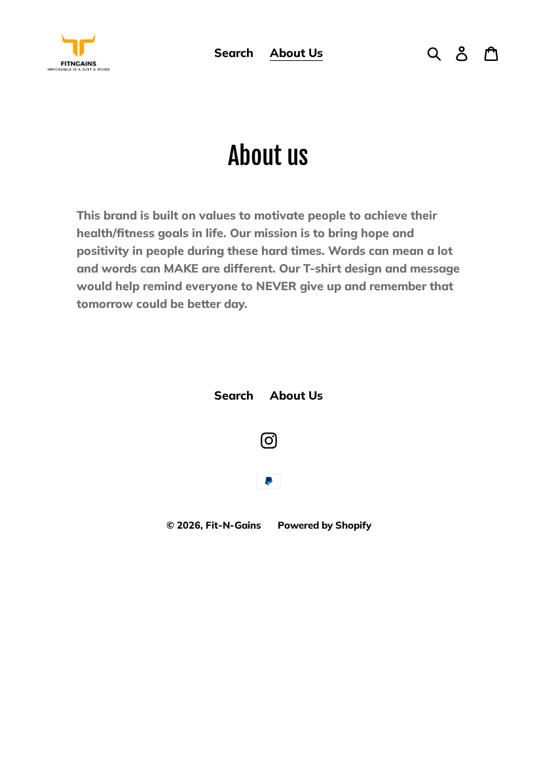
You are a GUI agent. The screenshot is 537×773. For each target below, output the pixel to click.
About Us (296, 395)
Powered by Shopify (324, 525)
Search (233, 395)
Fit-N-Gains (233, 525)
